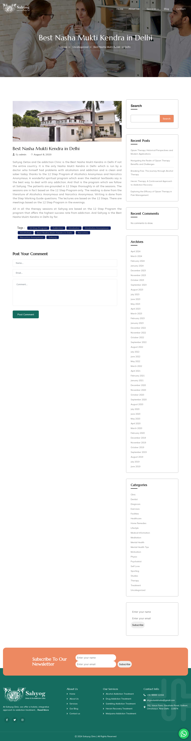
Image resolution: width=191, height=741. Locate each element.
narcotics (83, 232)
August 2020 (137, 404)
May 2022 (135, 361)
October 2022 (137, 337)
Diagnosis (135, 504)
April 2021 (135, 371)
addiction (58, 228)
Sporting (135, 571)
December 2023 (138, 270)
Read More (43, 710)
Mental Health (137, 542)
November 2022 (138, 332)
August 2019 (137, 457)
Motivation (136, 552)
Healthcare (136, 518)
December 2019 (138, 437)
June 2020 (135, 414)
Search (136, 105)
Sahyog (53, 237)
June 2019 (135, 466)
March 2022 (136, 366)
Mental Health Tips (140, 547)
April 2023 (135, 308)
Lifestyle (135, 528)
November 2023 (138, 275)
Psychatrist (136, 561)
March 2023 (136, 313)
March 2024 (136, 256)
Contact (181, 8)
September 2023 (139, 284)
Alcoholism (25, 232)
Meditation (136, 537)
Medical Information (140, 532)
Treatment (136, 585)
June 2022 (135, 356)
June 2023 (135, 299)
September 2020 (139, 399)
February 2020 (138, 433)
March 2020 (136, 428)
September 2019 (139, 452)
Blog (166, 8)
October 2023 (137, 280)
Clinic (133, 494)
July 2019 (135, 461)
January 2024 (137, 265)
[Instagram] (22, 720)
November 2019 (138, 442)
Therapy (135, 580)
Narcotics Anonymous (31, 237)
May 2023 (135, 304)
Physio (134, 556)
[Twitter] (15, 720)
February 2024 (138, 261)
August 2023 (137, 289)
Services (152, 8)
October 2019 (137, 447)
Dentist (134, 499)
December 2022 (138, 328)
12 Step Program (38, 228)
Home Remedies (138, 523)
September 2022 (139, 342)
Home (120, 8)
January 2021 (137, 380)
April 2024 (135, 251)
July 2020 (135, 409)
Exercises (135, 509)
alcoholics (74, 228)
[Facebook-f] (7, 720)
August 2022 (137, 347)
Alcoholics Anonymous (96, 228)
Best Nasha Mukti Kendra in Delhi (54, 232)
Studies (134, 575)
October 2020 (137, 394)
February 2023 (138, 318)
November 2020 (138, 390)
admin (22, 154)
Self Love (135, 566)
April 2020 (135, 423)
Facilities (135, 513)
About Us (133, 8)
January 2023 (137, 323)
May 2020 (135, 418)
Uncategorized (80, 46)
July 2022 (135, 351)
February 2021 (138, 375)
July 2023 (135, 294)
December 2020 (138, 385)
